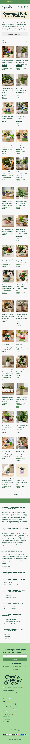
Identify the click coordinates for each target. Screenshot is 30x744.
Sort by (3, 40)
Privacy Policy (7, 719)
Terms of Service (7, 722)
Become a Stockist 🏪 (9, 709)
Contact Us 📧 (7, 699)
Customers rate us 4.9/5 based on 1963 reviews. (15, 666)
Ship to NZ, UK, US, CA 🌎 (10, 706)
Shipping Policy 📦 (8, 714)
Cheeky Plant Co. (17, 739)
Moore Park (7, 636)
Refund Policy (6, 716)
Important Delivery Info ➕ (15, 34)
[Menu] (27, 6)
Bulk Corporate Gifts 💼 (9, 704)
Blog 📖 (5, 711)
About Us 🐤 (6, 701)
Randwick (6, 638)
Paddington (7, 634)
